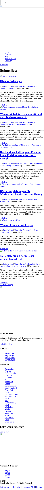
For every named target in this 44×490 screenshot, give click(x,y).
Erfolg (38, 86)
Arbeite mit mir (10, 59)
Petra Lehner (8, 86)
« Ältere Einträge (6, 285)
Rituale (7, 415)
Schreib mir (4, 432)
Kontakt (39, 487)
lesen (13, 124)
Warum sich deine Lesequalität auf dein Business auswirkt (21, 116)
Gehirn (2, 88)
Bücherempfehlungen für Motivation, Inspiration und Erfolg (21, 193)
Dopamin (8, 377)
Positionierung (5, 166)
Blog (6, 57)
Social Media (15, 487)
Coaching (8, 61)
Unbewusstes (21, 266)
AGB (33, 487)
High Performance (26, 163)
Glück (7, 392)
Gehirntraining (10, 386)
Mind (7, 405)
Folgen (12, 353)
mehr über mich (6, 344)
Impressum (25, 487)
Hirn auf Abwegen (11, 81)
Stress (29, 124)
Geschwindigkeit (11, 388)
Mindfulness (38, 163)
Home (7, 52)
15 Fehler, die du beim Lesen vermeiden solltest (17, 257)
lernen (8, 124)
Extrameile (9, 382)
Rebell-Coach (10, 413)
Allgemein (18, 86)
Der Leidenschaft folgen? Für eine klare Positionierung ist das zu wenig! (20, 155)
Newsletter (4, 65)
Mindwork (9, 409)
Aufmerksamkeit (29, 86)
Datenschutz (4, 487)
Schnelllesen (10, 88)
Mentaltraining (10, 403)
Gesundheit (9, 390)
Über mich (9, 54)
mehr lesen (4, 105)
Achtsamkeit (9, 369)
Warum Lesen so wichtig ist (16, 225)
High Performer (10, 396)
